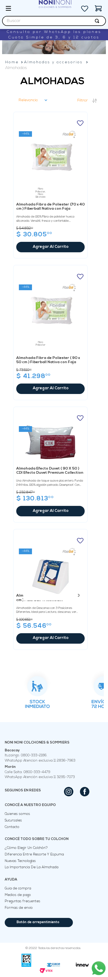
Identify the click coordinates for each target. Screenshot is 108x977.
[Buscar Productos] (98, 20)
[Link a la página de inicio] (12, 62)
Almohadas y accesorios (53, 62)
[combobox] (54, 21)
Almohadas (16, 68)
